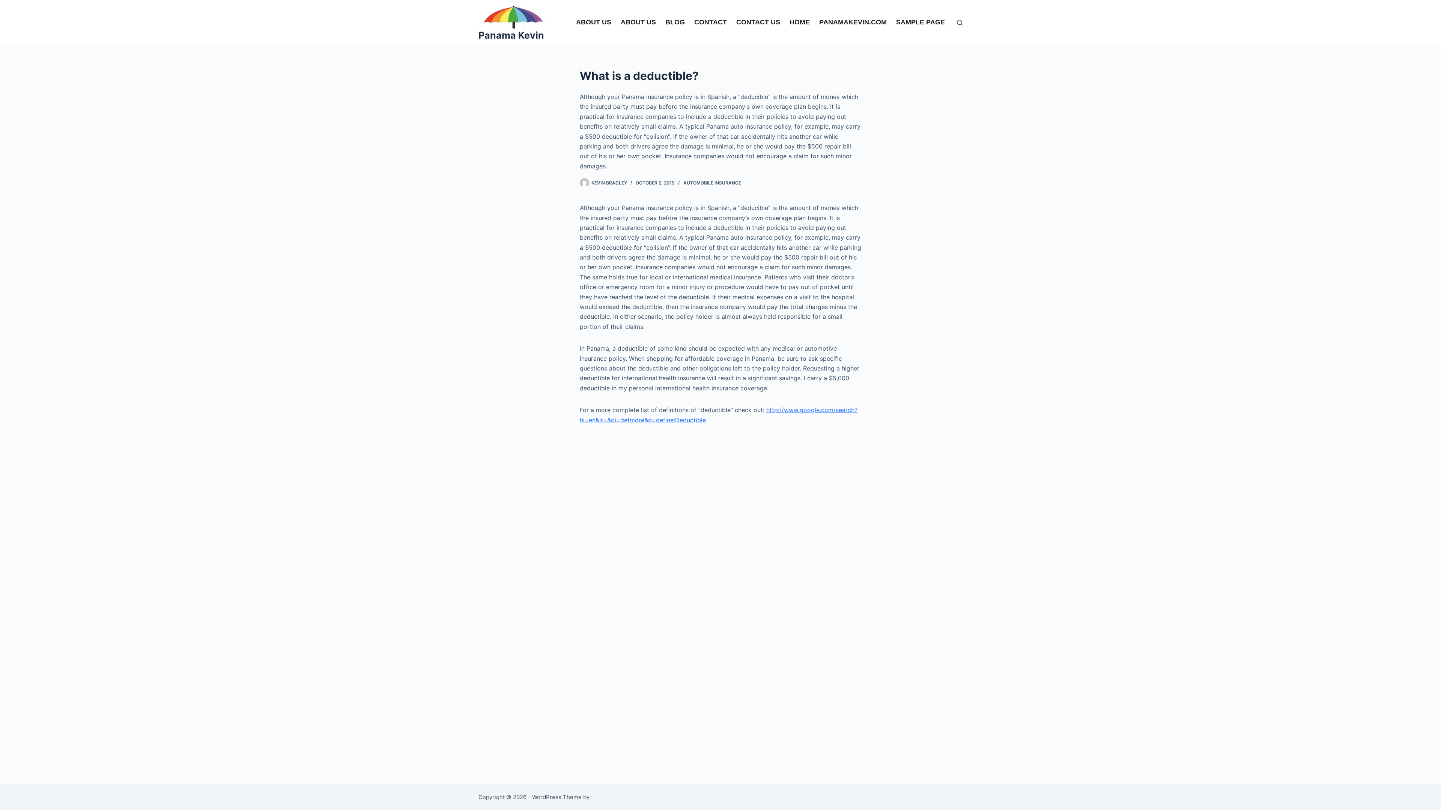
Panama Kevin (511, 35)
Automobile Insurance (712, 183)
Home (800, 22)
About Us (638, 22)
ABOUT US (593, 22)
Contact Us (758, 22)
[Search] (960, 23)
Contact (710, 22)
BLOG (675, 22)
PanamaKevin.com (853, 22)
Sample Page (920, 22)
